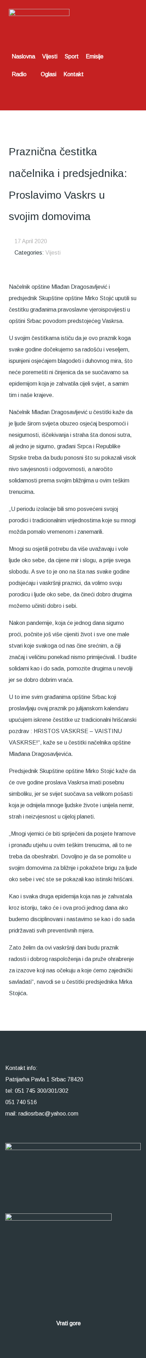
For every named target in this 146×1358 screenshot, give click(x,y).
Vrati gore (69, 1323)
